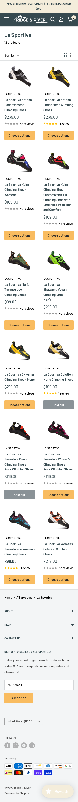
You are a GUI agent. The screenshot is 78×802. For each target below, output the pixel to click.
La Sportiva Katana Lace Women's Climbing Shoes (18, 105)
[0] (70, 19)
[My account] (61, 19)
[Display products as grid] (65, 55)
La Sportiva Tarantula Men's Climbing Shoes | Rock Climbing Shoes (19, 461)
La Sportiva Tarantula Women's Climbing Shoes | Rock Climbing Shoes (58, 461)
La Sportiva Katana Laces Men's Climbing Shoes (58, 105)
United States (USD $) (20, 721)
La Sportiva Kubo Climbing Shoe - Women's (16, 190)
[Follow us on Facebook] (7, 745)
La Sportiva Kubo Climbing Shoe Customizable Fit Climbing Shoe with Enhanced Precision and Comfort (57, 197)
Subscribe (18, 698)
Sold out (58, 405)
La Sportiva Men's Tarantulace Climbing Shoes (16, 290)
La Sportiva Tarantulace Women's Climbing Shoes (19, 549)
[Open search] (52, 19)
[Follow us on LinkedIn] (32, 745)
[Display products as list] (72, 55)
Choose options (19, 135)
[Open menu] (6, 19)
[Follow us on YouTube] (24, 745)
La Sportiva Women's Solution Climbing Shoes (58, 549)
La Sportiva (12, 94)
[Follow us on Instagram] (16, 745)
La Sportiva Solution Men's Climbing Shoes (58, 376)
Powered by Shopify (16, 793)
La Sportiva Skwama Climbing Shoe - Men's (19, 376)
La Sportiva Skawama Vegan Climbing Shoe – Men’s (55, 292)
